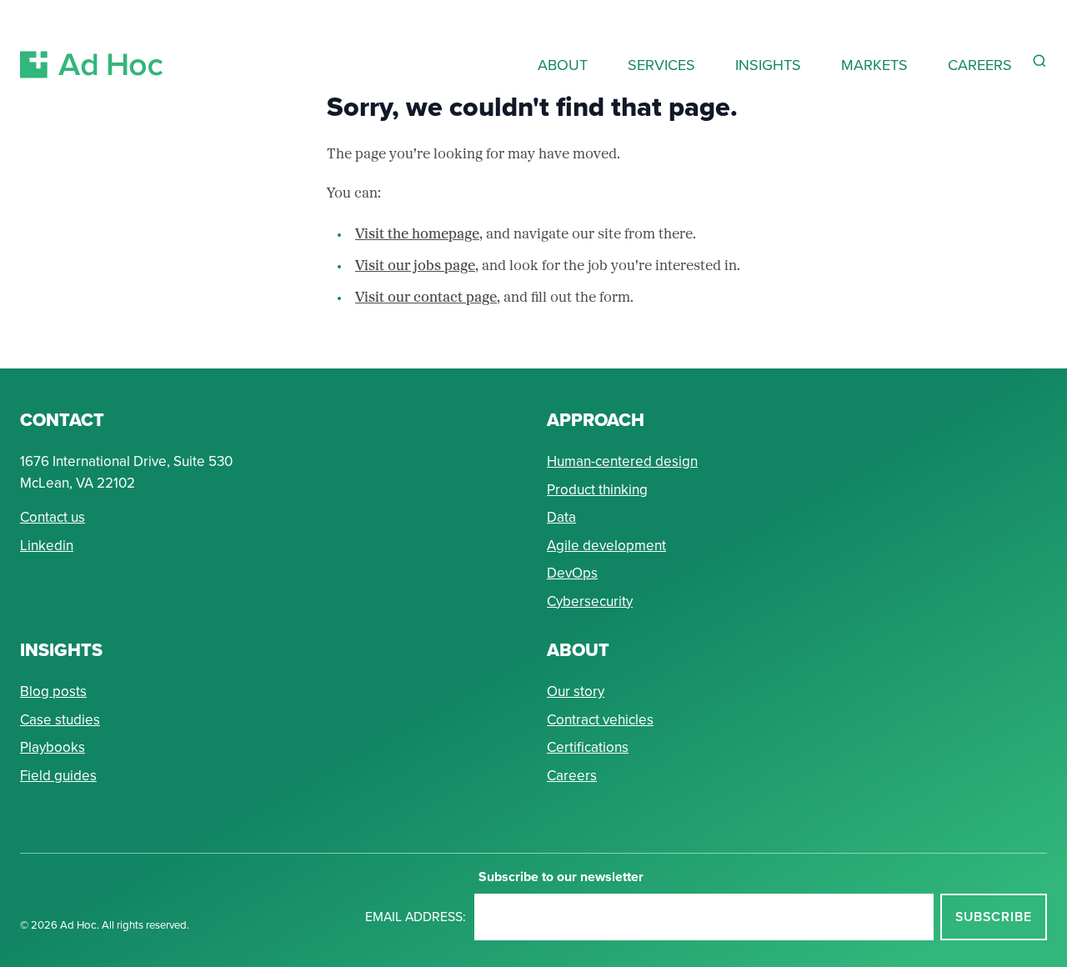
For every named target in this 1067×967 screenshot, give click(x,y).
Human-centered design (622, 461)
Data (561, 517)
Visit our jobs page (415, 266)
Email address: (415, 916)
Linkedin (46, 545)
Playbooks (52, 747)
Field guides (58, 775)
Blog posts (53, 691)
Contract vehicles (600, 719)
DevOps (572, 573)
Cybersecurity (590, 601)
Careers (572, 775)
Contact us (52, 517)
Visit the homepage (417, 235)
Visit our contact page (426, 298)
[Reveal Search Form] (1039, 60)
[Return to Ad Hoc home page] (91, 44)
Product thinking (597, 489)
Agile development (606, 545)
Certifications (588, 747)
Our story (575, 691)
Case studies (60, 719)
